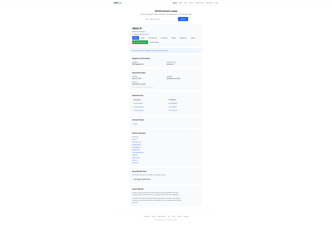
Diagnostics (183, 38)
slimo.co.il (135, 163)
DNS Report (162, 216)
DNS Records (152, 38)
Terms (179, 216)
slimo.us (134, 160)
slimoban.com (136, 142)
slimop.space (136, 144)
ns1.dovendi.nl (138, 103)
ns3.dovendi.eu (138, 110)
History (193, 38)
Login (216, 3)
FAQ (173, 216)
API (169, 216)
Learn (154, 216)
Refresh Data (154, 42)
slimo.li (134, 139)
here (166, 50)
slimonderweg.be (137, 152)
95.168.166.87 (173, 103)
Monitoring (209, 3)
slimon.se (135, 137)
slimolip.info (136, 150)
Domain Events (199, 3)
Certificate (164, 38)
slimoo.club (136, 157)
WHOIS (175, 3)
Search (183, 19)
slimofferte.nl (136, 147)
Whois (136, 38)
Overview (147, 216)
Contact (185, 216)
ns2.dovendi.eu (138, 107)
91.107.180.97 (173, 110)
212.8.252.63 (173, 107)
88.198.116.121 (144, 34)
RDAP (180, 3)
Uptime (191, 3)
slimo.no (135, 155)
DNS (185, 3)
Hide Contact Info (141, 42)
